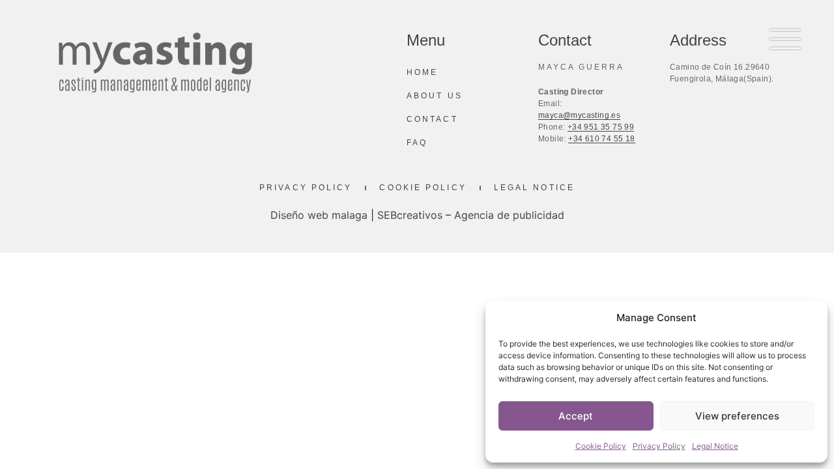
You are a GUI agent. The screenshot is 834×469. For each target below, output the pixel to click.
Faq (417, 142)
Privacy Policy (659, 446)
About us (435, 95)
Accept (575, 416)
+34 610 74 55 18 (601, 138)
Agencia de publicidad (509, 214)
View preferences (737, 416)
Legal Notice (715, 446)
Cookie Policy (600, 446)
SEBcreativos (409, 214)
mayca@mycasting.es (579, 115)
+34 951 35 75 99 (601, 127)
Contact (432, 119)
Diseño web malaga (318, 214)
